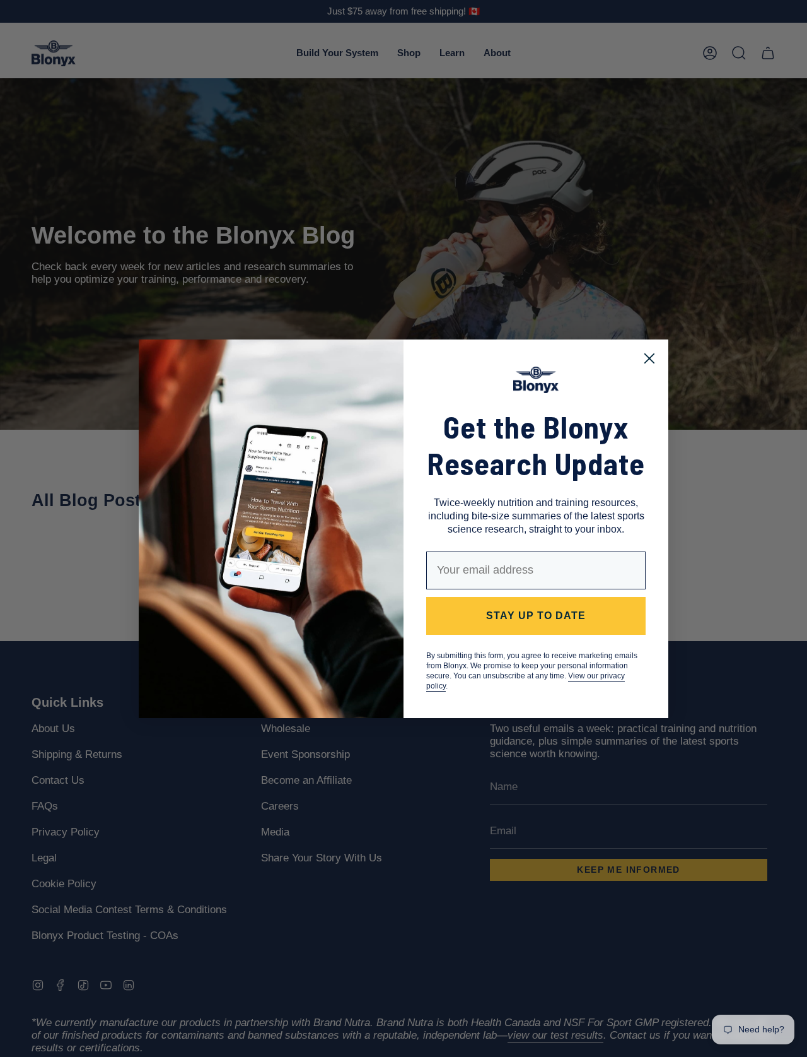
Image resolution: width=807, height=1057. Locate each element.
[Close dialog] (649, 358)
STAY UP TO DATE (536, 615)
